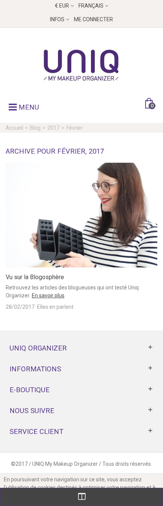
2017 (53, 128)
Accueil (14, 128)
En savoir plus (48, 295)
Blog (35, 128)
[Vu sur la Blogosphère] (81, 215)
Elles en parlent (55, 307)
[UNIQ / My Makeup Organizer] (81, 64)
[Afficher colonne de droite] (81, 497)
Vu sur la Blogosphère (35, 277)
